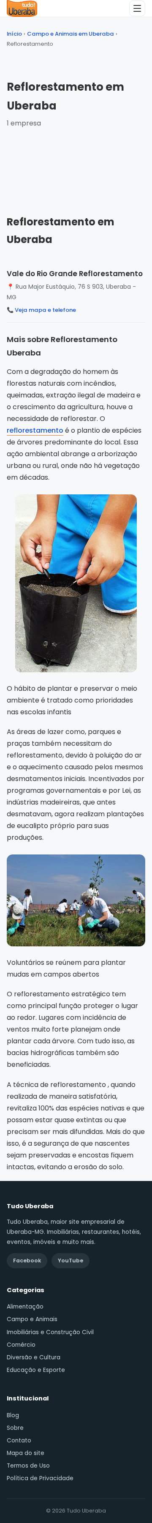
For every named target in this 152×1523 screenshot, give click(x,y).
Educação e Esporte (36, 1370)
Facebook (27, 1260)
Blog (13, 1415)
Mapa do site (25, 1453)
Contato (19, 1441)
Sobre (15, 1428)
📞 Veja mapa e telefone (41, 310)
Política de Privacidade (40, 1478)
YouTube (70, 1260)
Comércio (21, 1345)
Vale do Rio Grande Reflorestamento (75, 274)
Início (14, 34)
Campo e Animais (32, 1319)
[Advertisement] (76, 164)
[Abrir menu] (137, 8)
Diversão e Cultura (33, 1357)
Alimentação (25, 1307)
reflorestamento (35, 430)
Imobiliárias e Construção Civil (50, 1332)
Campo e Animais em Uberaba (70, 34)
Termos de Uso (28, 1466)
